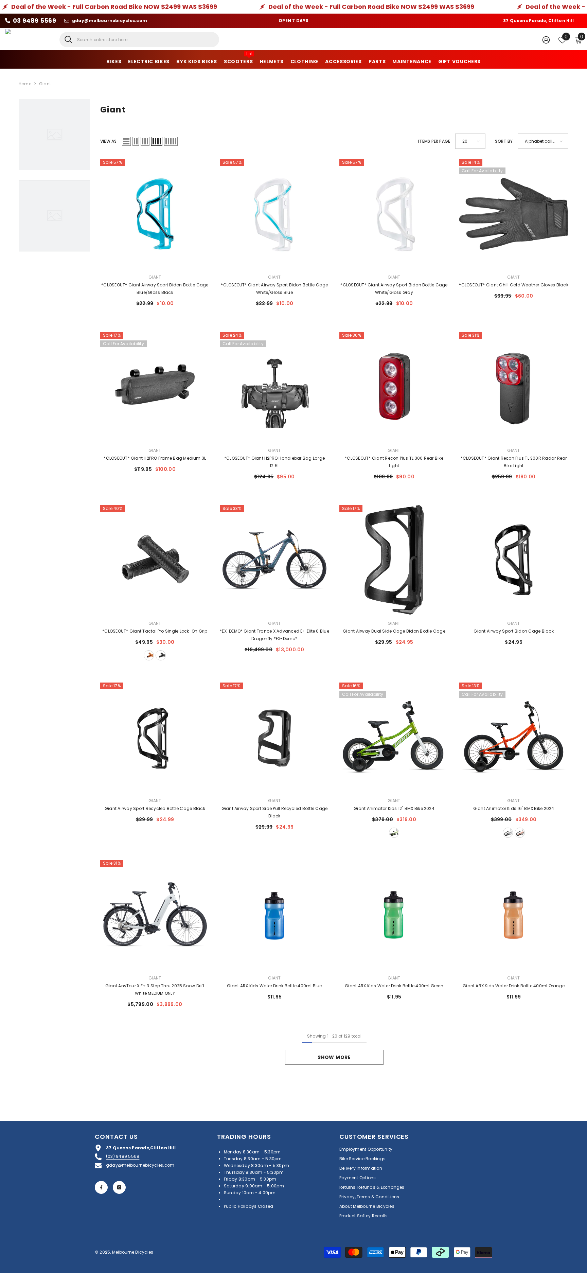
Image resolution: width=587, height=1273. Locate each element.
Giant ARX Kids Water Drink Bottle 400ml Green (394, 986)
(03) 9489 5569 (122, 1156)
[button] (126, 141)
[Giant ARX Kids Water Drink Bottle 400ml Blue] (274, 914)
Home (25, 84)
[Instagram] (119, 1187)
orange (520, 833)
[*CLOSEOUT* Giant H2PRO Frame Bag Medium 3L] (155, 386)
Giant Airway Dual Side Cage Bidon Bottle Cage (394, 631)
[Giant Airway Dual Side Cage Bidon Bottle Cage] (394, 560)
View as (108, 141)
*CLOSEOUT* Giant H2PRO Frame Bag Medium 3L (155, 458)
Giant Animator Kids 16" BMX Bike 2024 (513, 808)
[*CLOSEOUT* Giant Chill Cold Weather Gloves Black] (513, 213)
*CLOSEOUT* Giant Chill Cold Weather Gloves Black (513, 285)
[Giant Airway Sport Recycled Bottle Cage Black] (155, 737)
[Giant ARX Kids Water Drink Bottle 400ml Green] (394, 914)
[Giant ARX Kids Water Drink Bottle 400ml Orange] (513, 914)
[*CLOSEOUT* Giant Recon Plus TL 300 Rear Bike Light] (394, 386)
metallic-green (394, 833)
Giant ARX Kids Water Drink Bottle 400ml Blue (274, 986)
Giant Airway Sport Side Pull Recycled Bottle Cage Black (274, 812)
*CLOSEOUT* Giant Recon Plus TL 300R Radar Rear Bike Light (514, 461)
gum (149, 655)
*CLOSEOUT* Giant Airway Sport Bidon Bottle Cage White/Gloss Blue (274, 288)
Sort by (504, 141)
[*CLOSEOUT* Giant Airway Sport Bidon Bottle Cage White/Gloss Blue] (274, 213)
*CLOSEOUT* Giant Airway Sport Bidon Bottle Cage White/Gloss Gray (393, 288)
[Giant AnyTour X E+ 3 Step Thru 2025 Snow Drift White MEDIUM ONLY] (155, 914)
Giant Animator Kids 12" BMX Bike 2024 (394, 808)
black (161, 655)
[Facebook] (101, 1187)
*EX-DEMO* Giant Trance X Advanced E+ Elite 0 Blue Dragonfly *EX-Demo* (274, 634)
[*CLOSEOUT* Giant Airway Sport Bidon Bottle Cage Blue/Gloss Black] (155, 213)
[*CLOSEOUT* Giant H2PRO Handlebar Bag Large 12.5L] (274, 386)
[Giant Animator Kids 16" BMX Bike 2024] (513, 737)
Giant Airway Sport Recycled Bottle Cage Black (155, 808)
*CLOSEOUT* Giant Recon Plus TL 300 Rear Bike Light (394, 461)
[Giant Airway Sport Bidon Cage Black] (513, 560)
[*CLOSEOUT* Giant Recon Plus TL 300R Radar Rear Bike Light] (513, 386)
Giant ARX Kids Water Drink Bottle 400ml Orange (514, 986)
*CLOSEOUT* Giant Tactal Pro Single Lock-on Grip (154, 631)
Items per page (434, 141)
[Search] (139, 39)
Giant (45, 84)
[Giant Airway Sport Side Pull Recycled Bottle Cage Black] (274, 737)
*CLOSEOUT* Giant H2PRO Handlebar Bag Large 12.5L (274, 461)
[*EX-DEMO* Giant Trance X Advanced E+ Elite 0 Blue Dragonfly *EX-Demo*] (274, 560)
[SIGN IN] (546, 39)
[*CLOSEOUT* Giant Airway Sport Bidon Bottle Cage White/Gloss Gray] (394, 213)
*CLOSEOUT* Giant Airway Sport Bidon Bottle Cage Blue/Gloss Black (154, 288)
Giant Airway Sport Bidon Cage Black (513, 631)
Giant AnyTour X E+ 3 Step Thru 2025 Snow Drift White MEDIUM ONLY (154, 989)
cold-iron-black (508, 833)
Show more (334, 1057)
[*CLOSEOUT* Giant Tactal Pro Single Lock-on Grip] (155, 560)
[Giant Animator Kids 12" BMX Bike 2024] (394, 737)
